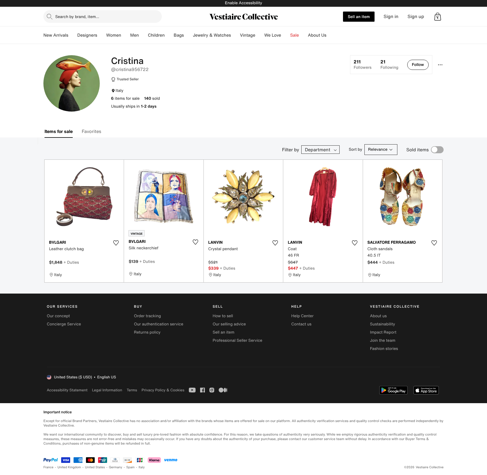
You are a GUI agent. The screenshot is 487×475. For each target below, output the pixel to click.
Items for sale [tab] (59, 131)
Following (389, 64)
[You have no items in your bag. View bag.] (438, 17)
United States (95, 467)
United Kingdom (69, 467)
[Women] (125, 35)
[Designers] (101, 35)
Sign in (391, 16)
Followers (362, 64)
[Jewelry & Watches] (235, 35)
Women (113, 35)
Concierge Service (64, 324)
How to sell (222, 316)
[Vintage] (260, 35)
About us (378, 316)
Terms (132, 390)
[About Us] (331, 35)
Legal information (107, 390)
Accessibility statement (67, 390)
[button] (438, 17)
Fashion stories (384, 349)
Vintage (247, 35)
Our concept (58, 316)
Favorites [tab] (91, 131)
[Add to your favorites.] (115, 242)
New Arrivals (55, 35)
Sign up (416, 16)
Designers (87, 35)
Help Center (302, 316)
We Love (272, 35)
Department (317, 149)
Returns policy (147, 332)
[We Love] (286, 35)
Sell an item (359, 16)
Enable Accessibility (243, 3)
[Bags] (188, 35)
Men (134, 35)
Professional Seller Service (237, 340)
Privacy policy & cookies (162, 390)
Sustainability (382, 324)
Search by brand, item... (77, 16)
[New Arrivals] (72, 35)
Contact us (301, 324)
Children (156, 35)
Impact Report (383, 332)
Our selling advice (229, 324)
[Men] (143, 35)
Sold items (417, 149)
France (48, 467)
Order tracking (147, 316)
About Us (317, 35)
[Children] (169, 35)
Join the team (382, 340)
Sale (294, 35)
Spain (130, 467)
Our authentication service (158, 324)
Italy (142, 467)
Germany (115, 467)
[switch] (437, 149)
